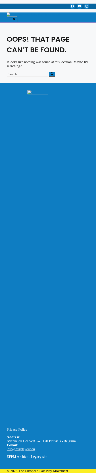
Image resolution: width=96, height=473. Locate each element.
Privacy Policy (17, 429)
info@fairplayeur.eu (21, 449)
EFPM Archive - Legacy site (27, 457)
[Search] (52, 74)
